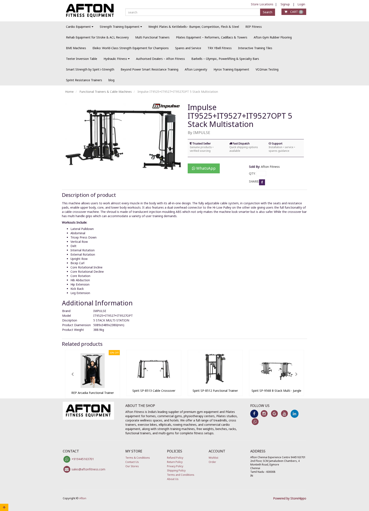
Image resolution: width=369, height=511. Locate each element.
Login (301, 4)
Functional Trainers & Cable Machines (105, 92)
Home (69, 92)
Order (212, 462)
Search (267, 12)
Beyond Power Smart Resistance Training (149, 69)
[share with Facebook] (262, 182)
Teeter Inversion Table (81, 59)
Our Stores (132, 466)
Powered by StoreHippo (289, 498)
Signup (285, 4)
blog (111, 80)
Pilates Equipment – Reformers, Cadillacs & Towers (211, 37)
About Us (173, 479)
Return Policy (175, 462)
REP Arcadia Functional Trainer (92, 393)
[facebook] (254, 413)
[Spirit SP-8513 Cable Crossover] (154, 385)
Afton (82, 498)
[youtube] (284, 413)
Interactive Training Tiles (255, 48)
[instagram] (264, 413)
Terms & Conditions (137, 457)
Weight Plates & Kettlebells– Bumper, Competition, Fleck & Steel (193, 27)
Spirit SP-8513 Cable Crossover (153, 391)
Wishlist (213, 457)
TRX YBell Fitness (220, 48)
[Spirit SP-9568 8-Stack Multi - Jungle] (276, 385)
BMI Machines (76, 48)
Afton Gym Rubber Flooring (273, 37)
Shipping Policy (176, 470)
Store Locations (262, 4)
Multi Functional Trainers (152, 37)
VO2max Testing (267, 69)
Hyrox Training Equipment (231, 69)
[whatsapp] (255, 421)
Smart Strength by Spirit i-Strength (90, 69)
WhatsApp (205, 168)
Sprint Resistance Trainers (84, 80)
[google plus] (274, 413)
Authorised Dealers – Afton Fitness (160, 59)
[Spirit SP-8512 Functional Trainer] (215, 385)
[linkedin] (295, 413)
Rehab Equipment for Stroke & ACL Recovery (97, 37)
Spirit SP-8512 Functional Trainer (215, 391)
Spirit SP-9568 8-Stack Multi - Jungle (276, 391)
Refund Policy (175, 457)
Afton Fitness (270, 167)
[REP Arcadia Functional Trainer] (92, 387)
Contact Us (132, 462)
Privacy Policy (175, 466)
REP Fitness (253, 27)
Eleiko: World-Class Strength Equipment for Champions (130, 48)
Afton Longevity (196, 69)
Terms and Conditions (180, 475)
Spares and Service (188, 48)
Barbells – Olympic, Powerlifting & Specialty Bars (225, 59)
